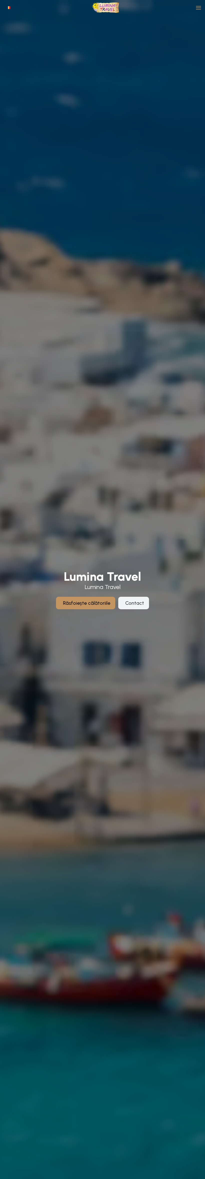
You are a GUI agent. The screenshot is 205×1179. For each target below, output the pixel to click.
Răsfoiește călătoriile (86, 603)
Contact (134, 603)
